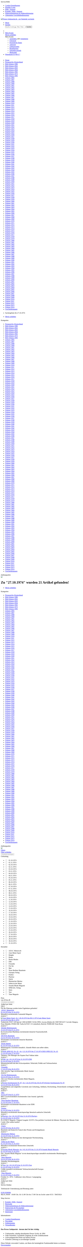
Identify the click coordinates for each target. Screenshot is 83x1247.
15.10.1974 (12, 908)
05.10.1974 (12, 878)
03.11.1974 (12, 871)
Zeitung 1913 (9, 371)
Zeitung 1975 (9, 493)
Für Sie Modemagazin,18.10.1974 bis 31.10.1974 (10, 1076)
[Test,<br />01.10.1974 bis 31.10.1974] (15, 1165)
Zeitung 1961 (9, 465)
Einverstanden (6, 1245)
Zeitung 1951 (9, 446)
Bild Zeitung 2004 (11, 332)
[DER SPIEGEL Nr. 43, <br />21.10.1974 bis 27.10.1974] (21, 1051)
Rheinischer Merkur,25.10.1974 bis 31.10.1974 (10, 1135)
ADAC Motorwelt (15, 951)
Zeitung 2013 (9, 567)
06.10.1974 (12, 882)
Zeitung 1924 (9, 393)
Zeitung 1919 (9, 383)
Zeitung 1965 (9, 473)
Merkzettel (13, 52)
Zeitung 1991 (9, 524)
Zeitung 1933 (9, 410)
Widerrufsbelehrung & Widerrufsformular (19, 13)
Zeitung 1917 (9, 379)
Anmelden (13, 39)
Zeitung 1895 (9, 340)
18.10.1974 (12, 915)
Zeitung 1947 (9, 438)
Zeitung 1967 (9, 477)
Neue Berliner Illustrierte (17, 970)
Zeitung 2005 (9, 552)
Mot (10, 968)
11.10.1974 (12, 899)
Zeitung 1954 (9, 451)
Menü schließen (10, 35)
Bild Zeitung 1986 (11, 326)
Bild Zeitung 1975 (11, 336)
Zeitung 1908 (9, 361)
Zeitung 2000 (9, 542)
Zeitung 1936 (9, 416)
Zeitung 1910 (9, 365)
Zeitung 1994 (9, 530)
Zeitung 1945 (9, 434)
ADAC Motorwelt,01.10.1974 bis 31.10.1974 (10, 1011)
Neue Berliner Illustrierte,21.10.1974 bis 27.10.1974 (10, 1101)
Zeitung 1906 (9, 357)
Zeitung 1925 (9, 395)
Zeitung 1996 (9, 534)
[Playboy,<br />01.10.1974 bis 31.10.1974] (16, 1116)
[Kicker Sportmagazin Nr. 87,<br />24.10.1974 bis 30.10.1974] (23, 1083)
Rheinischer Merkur (15, 981)
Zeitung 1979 (9, 501)
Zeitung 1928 (9, 400)
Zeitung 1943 (9, 430)
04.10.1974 (12, 873)
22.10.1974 (12, 923)
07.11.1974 (12, 889)
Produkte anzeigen (7, 854)
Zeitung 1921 (9, 387)
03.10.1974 (12, 869)
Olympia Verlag (14, 972)
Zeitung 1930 (9, 404)
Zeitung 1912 (9, 369)
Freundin (12, 964)
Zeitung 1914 (9, 373)
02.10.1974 (12, 865)
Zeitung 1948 (9, 440)
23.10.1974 (12, 926)
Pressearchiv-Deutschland (14, 324)
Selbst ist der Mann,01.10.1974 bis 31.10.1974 (10, 1143)
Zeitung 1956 (9, 455)
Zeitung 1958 (9, 459)
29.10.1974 (12, 939)
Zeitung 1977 (9, 497)
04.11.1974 (12, 875)
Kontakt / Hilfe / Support (13, 11)
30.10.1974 (12, 941)
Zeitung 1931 (9, 406)
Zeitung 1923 (9, 391)
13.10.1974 (12, 904)
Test (10, 992)
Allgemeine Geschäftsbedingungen (17, 15)
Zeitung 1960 (9, 463)
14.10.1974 (12, 906)
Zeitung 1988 (9, 518)
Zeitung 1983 (9, 508)
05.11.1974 (12, 880)
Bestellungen (14, 48)
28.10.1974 (12, 937)
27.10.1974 (12, 934)
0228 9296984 (6, 1192)
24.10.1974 (12, 928)
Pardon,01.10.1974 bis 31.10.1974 (10, 1109)
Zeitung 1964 (9, 471)
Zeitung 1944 (9, 432)
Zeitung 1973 (9, 489)
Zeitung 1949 (9, 442)
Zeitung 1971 (9, 485)
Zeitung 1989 (9, 520)
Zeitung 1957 (9, 457)
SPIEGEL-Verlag (15, 988)
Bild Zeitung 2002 (11, 328)
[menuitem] (43, 6)
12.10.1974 (12, 902)
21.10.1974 (12, 921)
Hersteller (4, 947)
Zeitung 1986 (9, 514)
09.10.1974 (12, 895)
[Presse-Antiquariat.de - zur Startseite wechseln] (17, 19)
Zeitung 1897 (9, 342)
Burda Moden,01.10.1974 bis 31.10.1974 (10, 1044)
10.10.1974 (12, 897)
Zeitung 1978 (9, 499)
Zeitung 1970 (9, 483)
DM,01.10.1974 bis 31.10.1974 (16, 1060)
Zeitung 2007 (9, 555)
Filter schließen (6, 852)
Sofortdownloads (15, 50)
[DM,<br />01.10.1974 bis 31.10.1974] (15, 1059)
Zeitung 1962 (9, 467)
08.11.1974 (12, 893)
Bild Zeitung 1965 (11, 334)
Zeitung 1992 (9, 526)
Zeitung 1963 (9, 469)
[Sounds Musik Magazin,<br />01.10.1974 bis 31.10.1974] (21, 1149)
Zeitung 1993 (9, 528)
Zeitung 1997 (9, 536)
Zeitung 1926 (9, 397)
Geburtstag (4, 856)
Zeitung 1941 (9, 426)
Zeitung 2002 (9, 546)
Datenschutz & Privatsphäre (14, 1208)
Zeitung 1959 (9, 461)
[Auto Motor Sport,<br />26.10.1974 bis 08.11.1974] (19, 1018)
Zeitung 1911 (9, 367)
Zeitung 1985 (9, 512)
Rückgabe (8, 1204)
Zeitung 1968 (9, 479)
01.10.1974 (12, 860)
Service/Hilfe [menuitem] (17, 8)
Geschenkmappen (11, 571)
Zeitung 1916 (9, 377)
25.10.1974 (12, 930)
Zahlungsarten (14, 47)
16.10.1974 (12, 910)
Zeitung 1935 (9, 414)
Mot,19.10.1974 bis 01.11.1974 (10, 1094)
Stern (10, 990)
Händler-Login (10, 7)
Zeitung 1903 (9, 351)
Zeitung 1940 (9, 424)
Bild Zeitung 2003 (11, 330)
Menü (7, 23)
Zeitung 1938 (9, 420)
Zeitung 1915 (9, 375)
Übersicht (13, 41)
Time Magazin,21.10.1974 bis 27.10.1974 (10, 1174)
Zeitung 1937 (9, 418)
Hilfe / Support (10, 9)
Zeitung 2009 (9, 559)
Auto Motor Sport (15, 953)
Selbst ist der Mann (15, 983)
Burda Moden (13, 959)
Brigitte (11, 955)
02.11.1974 (12, 867)
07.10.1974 (12, 886)
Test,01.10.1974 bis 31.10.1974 (16, 1166)
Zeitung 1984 (9, 510)
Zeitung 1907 (9, 359)
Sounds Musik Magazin (17, 986)
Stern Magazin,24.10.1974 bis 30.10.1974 (10, 1158)
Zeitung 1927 (9, 399)
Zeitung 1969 (9, 481)
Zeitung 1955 (9, 453)
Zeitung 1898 (9, 344)
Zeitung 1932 (9, 408)
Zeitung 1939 (9, 422)
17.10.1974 (12, 913)
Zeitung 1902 (9, 349)
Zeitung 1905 (9, 355)
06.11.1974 (12, 884)
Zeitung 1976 (9, 495)
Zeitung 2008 (9, 557)
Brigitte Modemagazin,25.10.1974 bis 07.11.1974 (10, 1029)
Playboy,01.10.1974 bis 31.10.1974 (19, 1117)
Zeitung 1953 (9, 450)
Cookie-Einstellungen (12, 5)
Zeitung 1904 (9, 353)
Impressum (9, 1212)
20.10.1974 (12, 919)
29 (5, 1000)
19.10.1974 (12, 917)
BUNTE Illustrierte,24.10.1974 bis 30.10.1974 (10, 1037)
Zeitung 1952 (9, 448)
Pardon (11, 975)
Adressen (13, 45)
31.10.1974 (12, 943)
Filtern (3, 850)
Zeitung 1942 (9, 428)
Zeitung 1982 (9, 506)
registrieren (24, 39)
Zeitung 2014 (9, 569)
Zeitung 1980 (9, 502)
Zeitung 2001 (9, 544)
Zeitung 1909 (9, 363)
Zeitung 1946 (9, 436)
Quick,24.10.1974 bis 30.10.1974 (10, 1127)
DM (10, 962)
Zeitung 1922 (9, 389)
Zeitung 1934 (9, 412)
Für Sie (11, 966)
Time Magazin (13, 994)
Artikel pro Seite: (7, 1004)
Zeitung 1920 (9, 385)
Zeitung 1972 (9, 487)
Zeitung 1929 (9, 402)
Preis (2, 998)
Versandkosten (10, 1225)
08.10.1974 (12, 891)
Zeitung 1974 (9, 491)
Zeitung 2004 (9, 550)
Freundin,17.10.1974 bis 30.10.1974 (10, 1068)
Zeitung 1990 (9, 522)
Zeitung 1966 (9, 475)
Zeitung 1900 (9, 346)
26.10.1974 (12, 932)
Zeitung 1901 (9, 348)
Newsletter (9, 1221)
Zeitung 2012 (9, 565)
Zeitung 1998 (9, 538)
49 (9, 1000)
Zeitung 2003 (9, 548)
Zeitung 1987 (9, 516)
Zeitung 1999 (9, 540)
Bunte (11, 957)
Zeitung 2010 (9, 561)
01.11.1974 (12, 862)
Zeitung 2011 (9, 563)
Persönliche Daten (16, 43)
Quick (11, 979)
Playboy (11, 977)
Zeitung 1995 (9, 532)
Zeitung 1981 (9, 504)
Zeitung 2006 (9, 553)
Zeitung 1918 (9, 381)
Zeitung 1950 (9, 444)
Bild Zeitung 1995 (11, 338)
